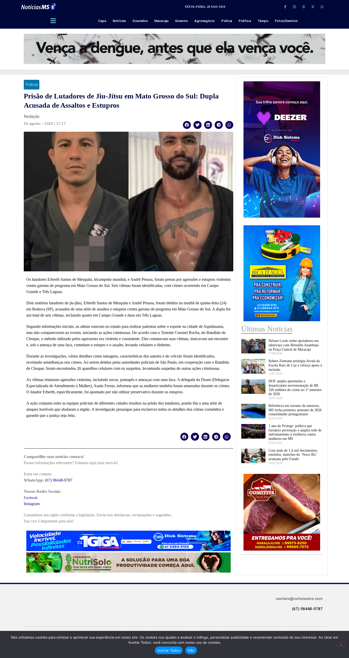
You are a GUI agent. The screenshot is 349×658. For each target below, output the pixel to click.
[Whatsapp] (322, 6)
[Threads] (303, 6)
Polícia (226, 21)
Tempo (263, 21)
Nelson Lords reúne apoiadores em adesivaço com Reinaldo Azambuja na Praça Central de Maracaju (294, 345)
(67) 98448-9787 (58, 480)
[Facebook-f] (285, 6)
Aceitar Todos (168, 650)
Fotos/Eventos (286, 21)
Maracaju (161, 21)
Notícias (119, 21)
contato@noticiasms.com (299, 598)
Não (191, 650)
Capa (102, 21)
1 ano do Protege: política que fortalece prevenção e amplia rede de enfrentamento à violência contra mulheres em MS (295, 432)
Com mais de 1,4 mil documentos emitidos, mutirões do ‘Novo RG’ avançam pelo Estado (293, 455)
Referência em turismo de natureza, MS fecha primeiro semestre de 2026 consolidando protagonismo (295, 410)
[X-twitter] (312, 6)
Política (245, 21)
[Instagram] (294, 6)
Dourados (140, 21)
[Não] (340, 644)
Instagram (32, 503)
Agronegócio (204, 21)
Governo (181, 21)
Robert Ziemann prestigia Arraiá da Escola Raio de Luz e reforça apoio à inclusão (295, 365)
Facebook (31, 498)
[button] (187, 125)
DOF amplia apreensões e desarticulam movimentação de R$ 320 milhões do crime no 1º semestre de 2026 (295, 387)
